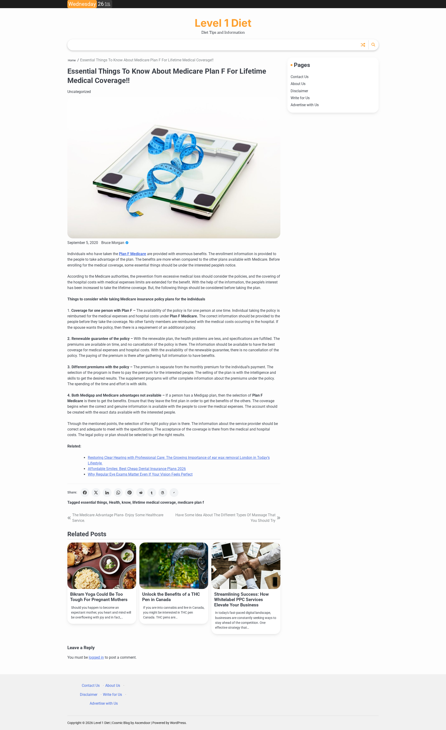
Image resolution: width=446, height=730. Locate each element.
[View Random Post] (363, 45)
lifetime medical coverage (154, 502)
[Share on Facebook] (84, 492)
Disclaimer (299, 91)
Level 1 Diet (223, 22)
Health (114, 502)
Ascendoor (142, 723)
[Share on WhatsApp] (118, 492)
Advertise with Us (305, 105)
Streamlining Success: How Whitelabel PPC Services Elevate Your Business (241, 600)
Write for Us (300, 98)
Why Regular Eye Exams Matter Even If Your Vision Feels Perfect (140, 474)
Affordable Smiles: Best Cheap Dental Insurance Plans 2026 (137, 469)
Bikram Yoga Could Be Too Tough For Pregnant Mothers (99, 597)
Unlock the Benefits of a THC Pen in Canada (171, 597)
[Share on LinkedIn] (107, 492)
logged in (96, 657)
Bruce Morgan (112, 242)
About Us (298, 84)
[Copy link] (174, 492)
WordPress (178, 723)
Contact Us (299, 77)
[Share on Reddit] (140, 492)
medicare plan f (191, 502)
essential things (94, 502)
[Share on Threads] (162, 492)
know (126, 502)
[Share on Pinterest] (129, 492)
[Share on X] (96, 492)
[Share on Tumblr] (151, 492)
